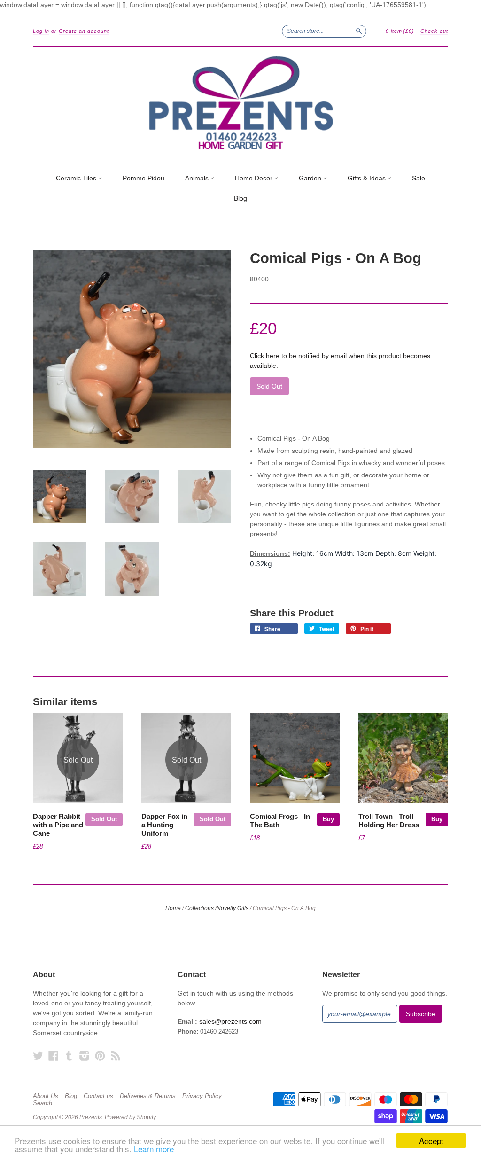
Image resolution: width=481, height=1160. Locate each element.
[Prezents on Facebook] (53, 1056)
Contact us (98, 1096)
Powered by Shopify (130, 1117)
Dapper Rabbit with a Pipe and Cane (58, 825)
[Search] (359, 31)
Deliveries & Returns (148, 1096)
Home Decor (254, 178)
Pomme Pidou (143, 178)
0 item (400, 31)
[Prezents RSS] (115, 1056)
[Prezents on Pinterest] (100, 1056)
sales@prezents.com (230, 1021)
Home (173, 908)
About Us (45, 1096)
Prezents (90, 1117)
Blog (240, 198)
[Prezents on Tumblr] (69, 1056)
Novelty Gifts (232, 908)
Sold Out (104, 819)
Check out (434, 31)
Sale (418, 178)
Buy (328, 819)
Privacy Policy (202, 1096)
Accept (431, 1140)
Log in (41, 31)
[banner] (240, 103)
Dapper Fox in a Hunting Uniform (164, 825)
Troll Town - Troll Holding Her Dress (388, 821)
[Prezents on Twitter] (38, 1056)
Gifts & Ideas (368, 178)
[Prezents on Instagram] (84, 1056)
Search (42, 1103)
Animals (197, 178)
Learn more (154, 1148)
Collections (199, 908)
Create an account (84, 31)
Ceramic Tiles (77, 178)
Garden (311, 178)
